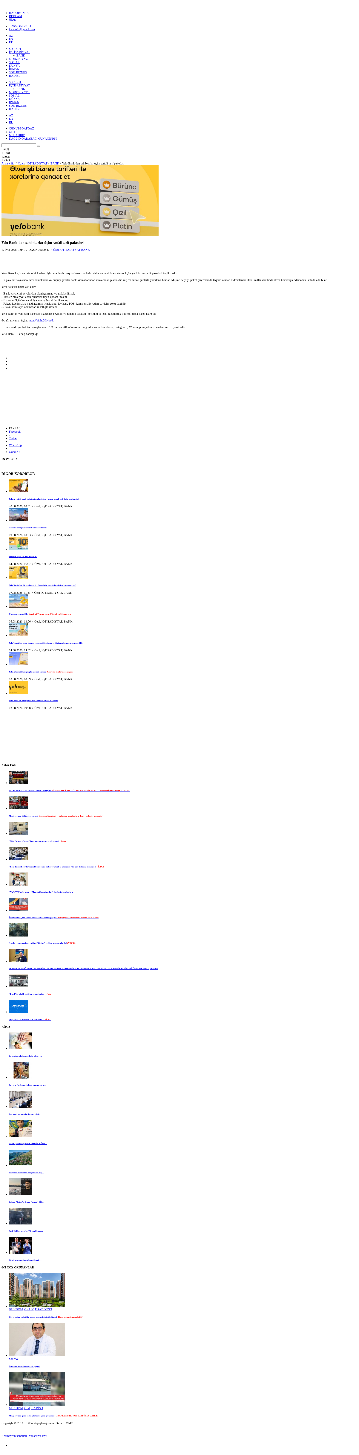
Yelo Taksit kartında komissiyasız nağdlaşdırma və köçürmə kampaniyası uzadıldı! (46, 643)
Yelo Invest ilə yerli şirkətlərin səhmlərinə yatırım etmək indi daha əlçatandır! (44, 499)
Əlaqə (12, 19)
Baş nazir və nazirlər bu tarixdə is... (25, 1114)
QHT (12, 131)
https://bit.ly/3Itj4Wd (41, 320)
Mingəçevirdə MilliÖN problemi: (56, 816)
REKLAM (15, 16)
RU (11, 42)
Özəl (56, 249)
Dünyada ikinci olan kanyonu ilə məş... (26, 1173)
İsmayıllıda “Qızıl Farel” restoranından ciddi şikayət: (54, 917)
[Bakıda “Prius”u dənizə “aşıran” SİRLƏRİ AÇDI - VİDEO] (20, 1194)
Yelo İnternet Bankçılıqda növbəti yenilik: (41, 672)
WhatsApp (15, 445)
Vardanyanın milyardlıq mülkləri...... (25, 1260)
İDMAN (14, 69)
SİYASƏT (15, 48)
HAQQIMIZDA (19, 12)
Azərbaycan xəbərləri (14, 1435)
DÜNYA (14, 65)
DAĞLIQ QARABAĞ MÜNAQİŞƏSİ (33, 138)
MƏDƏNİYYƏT (19, 58)
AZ (11, 35)
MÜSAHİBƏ (17, 135)
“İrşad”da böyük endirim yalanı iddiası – (30, 994)
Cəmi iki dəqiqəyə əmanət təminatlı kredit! (28, 528)
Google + (14, 451)
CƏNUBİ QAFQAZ (21, 128)
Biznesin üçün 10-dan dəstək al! (23, 556)
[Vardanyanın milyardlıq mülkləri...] (20, 1252)
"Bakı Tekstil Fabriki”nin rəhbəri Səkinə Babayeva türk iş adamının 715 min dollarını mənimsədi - (56, 867)
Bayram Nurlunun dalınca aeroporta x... (27, 1085)
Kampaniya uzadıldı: (40, 614)
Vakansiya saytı (38, 1435)
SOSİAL (14, 62)
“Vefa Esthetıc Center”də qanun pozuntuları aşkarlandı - (37, 841)
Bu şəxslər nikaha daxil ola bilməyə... (25, 1056)
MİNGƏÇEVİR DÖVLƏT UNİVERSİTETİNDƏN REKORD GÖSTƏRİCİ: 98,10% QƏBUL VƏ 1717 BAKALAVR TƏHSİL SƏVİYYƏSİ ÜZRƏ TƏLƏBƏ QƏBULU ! (83, 968)
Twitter (13, 438)
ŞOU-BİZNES (18, 72)
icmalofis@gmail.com (22, 29)
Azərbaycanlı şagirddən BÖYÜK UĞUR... (28, 1143)
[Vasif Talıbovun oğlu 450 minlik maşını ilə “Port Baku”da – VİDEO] (20, 1223)
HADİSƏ (15, 75)
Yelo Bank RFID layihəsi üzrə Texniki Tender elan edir (33, 700)
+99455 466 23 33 (20, 26)
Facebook (15, 431)
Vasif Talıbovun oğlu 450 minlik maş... (26, 1231)
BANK (20, 55)
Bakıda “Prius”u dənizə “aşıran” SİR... (26, 1202)
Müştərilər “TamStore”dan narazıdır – (30, 1019)
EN (11, 39)
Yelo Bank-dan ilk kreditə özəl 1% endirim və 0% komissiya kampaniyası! (42, 585)
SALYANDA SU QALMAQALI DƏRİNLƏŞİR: (69, 790)
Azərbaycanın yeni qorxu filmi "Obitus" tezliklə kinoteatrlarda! (42, 943)
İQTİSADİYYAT (19, 52)
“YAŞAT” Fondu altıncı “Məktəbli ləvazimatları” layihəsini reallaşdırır (41, 892)
